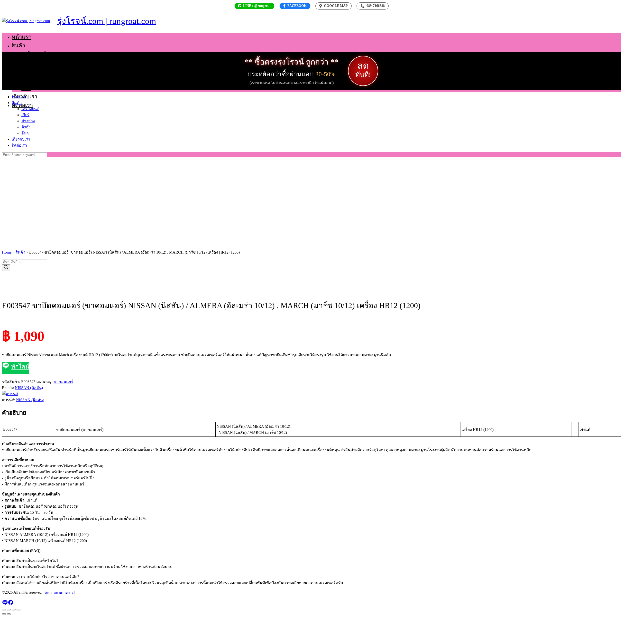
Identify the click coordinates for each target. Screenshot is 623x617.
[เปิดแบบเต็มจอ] (9, 609)
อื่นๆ (26, 88)
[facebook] (11, 604)
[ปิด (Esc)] (18, 609)
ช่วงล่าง (30, 71)
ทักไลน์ (20, 366)
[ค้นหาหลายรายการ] (59, 592)
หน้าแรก (21, 37)
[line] (5, 604)
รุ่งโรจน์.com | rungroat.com (106, 21)
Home (6, 252)
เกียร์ (27, 62)
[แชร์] (14, 609)
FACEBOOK (297, 6)
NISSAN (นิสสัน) (29, 388)
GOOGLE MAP (336, 6)
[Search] (6, 267)
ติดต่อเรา (22, 105)
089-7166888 (372, 6)
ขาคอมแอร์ (63, 382)
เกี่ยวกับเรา (21, 139)
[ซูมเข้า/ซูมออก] (4, 609)
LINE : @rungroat (257, 6)
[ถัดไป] (9, 614)
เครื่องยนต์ (33, 54)
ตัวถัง (27, 79)
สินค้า (18, 45)
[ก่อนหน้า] (4, 614)
